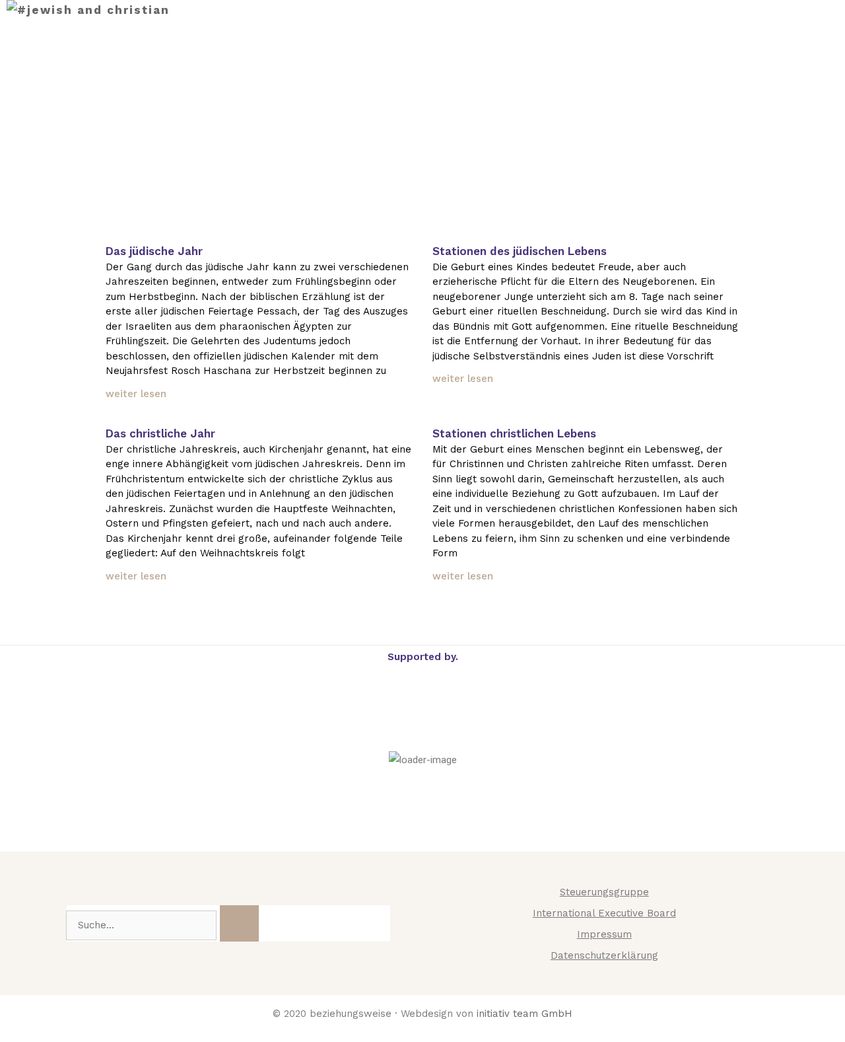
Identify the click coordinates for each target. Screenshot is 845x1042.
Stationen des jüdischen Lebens (519, 251)
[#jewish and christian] (88, 10)
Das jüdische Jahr (154, 251)
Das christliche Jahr (160, 433)
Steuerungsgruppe (604, 892)
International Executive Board (604, 913)
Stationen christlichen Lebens (514, 433)
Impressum (604, 934)
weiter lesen (136, 394)
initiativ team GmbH (524, 1014)
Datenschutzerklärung (604, 955)
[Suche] (239, 923)
